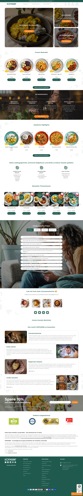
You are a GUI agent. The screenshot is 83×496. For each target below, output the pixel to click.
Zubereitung (53, 229)
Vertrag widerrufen (11, 465)
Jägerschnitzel (41, 74)
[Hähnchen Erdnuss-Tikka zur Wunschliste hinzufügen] (77, 133)
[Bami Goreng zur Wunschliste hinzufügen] (47, 133)
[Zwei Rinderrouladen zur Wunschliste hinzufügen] (17, 60)
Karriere (43, 481)
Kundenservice (45, 473)
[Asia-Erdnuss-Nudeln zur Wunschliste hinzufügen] (62, 133)
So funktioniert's (26, 467)
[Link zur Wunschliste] (72, 3)
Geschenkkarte (26, 465)
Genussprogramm (27, 473)
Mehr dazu (31, 371)
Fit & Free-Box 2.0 (71, 207)
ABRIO (46, 491)
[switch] (79, 491)
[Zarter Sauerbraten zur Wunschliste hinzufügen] (32, 60)
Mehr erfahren (41, 116)
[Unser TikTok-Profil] (47, 312)
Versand (43, 475)
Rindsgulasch (71, 74)
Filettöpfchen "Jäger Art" (56, 74)
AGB (43, 467)
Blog (24, 475)
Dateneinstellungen (46, 479)
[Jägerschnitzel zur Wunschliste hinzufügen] (47, 60)
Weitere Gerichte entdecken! (41, 87)
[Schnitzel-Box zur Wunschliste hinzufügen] (62, 194)
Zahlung (45, 229)
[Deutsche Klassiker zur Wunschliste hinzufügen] (47, 194)
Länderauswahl (45, 485)
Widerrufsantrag (45, 471)
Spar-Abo (25, 471)
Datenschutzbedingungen (68, 404)
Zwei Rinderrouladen (11, 74)
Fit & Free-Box (26, 207)
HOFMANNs (40, 491)
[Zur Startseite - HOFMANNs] (11, 4)
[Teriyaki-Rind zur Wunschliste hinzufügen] (32, 133)
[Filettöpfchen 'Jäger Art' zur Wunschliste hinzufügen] (62, 60)
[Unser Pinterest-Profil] (43, 312)
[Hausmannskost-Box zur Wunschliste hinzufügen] (17, 194)
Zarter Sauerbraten (26, 74)
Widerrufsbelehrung (46, 469)
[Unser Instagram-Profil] (35, 312)
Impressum (44, 463)
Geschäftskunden (45, 483)
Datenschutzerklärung (46, 465)
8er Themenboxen (27, 463)
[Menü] (81, 485)
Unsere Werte (26, 469)
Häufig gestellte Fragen (47, 461)
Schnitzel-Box (56, 207)
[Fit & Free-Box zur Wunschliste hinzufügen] (32, 194)
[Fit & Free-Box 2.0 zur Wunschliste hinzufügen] (77, 194)
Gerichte (30, 229)
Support (53, 271)
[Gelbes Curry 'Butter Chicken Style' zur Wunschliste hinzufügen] (17, 133)
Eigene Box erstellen (27, 461)
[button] (26, 4)
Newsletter (44, 477)
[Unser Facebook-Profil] (39, 312)
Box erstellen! (29, 31)
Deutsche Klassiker (41, 207)
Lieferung (37, 229)
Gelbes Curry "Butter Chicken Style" (11, 147)
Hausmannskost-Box (11, 207)
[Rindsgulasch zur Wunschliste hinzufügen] (77, 60)
